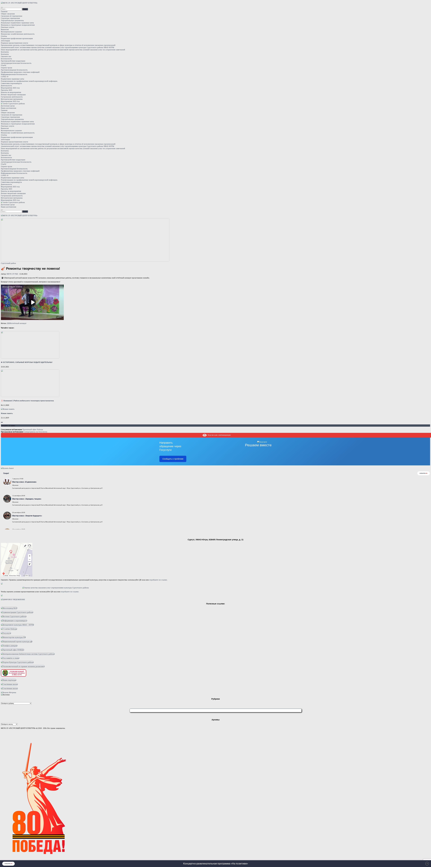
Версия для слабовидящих (219, 435)
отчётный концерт (18, 323)
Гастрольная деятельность (12, 97)
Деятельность (6, 85)
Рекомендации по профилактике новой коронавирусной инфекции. (29, 81)
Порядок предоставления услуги (14, 43)
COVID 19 (4, 76)
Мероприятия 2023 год (10, 88)
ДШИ (9, 323)
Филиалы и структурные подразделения (18, 25)
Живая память (7, 413)
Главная (4, 11)
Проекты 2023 (6, 90)
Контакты (5, 52)
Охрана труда (6, 67)
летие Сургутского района (14, 103)
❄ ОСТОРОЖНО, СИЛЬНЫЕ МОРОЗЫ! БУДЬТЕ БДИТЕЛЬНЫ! (26, 362)
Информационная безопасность (14, 74)
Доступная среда (8, 106)
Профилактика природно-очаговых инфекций (20, 72)
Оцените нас (6, 56)
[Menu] (2, 7)
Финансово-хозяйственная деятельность (18, 34)
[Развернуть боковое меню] (2, 422)
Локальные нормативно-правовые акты (17, 23)
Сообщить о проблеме (172, 459)
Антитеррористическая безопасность (16, 63)
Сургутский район (8, 263)
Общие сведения (8, 14)
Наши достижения (8, 108)
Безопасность (6, 58)
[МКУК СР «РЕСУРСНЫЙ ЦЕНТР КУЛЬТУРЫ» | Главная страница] (19, 3)
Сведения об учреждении (11, 16)
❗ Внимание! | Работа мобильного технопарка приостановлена (27, 401)
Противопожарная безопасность (14, 70)
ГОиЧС (3, 65)
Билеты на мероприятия (11, 92)
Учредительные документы (12, 20)
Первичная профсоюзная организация (17, 38)
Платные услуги (7, 27)
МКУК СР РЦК (12, 274)
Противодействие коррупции (13, 61)
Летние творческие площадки (13, 94)
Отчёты (4, 36)
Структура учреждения (10, 18)
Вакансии (5, 29)
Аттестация (5, 41)
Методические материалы (12, 99)
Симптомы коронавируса (11, 83)
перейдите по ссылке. (158, 580)
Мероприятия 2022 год (10, 101)
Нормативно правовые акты (12, 79)
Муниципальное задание (11, 32)
